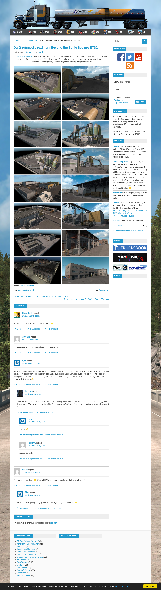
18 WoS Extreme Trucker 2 (28, 541)
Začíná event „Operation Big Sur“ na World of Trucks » (86, 299)
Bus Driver (21, 546)
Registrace (118, 100)
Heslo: (116, 90)
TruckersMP (22, 567)
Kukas (25, 470)
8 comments (103, 290)
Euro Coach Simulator (26, 549)
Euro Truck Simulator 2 (26, 290)
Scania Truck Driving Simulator (30, 557)
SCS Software (23, 562)
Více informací (121, 586)
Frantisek (117, 220)
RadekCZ (32, 443)
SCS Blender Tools (24, 560)
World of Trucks (23, 575)
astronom (26, 337)
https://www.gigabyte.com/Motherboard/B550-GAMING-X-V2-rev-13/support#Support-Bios (130, 213)
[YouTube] (138, 57)
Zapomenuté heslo (122, 103)
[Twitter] (130, 57)
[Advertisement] (130, 315)
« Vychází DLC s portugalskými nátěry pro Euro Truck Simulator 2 (41, 296)
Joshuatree (117, 193)
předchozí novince (24, 56)
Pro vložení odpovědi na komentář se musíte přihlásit (36, 329)
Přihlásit (140, 102)
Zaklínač (116, 146)
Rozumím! (150, 586)
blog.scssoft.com (26, 286)
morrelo (41, 52)
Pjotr (24, 361)
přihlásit (53, 523)
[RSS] (130, 65)
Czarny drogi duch (120, 162)
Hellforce (29, 391)
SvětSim (20, 565)
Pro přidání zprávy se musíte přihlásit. (128, 231)
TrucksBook (22, 573)
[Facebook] (121, 57)
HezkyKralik (27, 313)
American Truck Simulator (28, 544)
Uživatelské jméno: (122, 82)
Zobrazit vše (119, 226)
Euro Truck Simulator (26, 552)
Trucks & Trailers (24, 570)
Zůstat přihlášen (123, 98)
